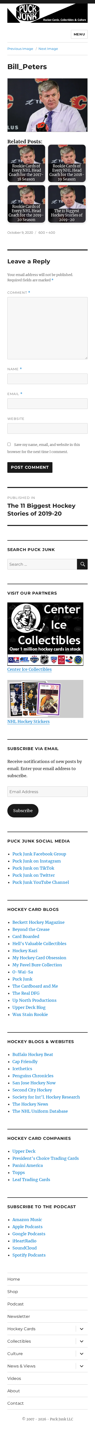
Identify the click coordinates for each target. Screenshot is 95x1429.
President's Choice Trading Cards (45, 1158)
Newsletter (18, 1316)
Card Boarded (25, 936)
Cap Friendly (24, 1061)
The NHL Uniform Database (40, 1111)
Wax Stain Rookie (30, 1014)
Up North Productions (34, 1000)
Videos (14, 1378)
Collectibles (19, 1341)
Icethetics (22, 1068)
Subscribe (23, 810)
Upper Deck (23, 1151)
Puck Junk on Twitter (33, 875)
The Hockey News (30, 1104)
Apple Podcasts (27, 1226)
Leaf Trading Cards (31, 1179)
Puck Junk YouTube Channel (40, 882)
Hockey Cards (21, 1328)
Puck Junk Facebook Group (39, 853)
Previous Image (20, 49)
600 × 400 (47, 232)
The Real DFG (26, 993)
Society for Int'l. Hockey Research (46, 1097)
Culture (15, 1353)
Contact (15, 1403)
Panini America (27, 1165)
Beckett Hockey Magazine (38, 922)
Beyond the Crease (31, 929)
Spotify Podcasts (29, 1255)
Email (15, 394)
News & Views (21, 1366)
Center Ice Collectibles (29, 669)
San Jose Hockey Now (33, 1082)
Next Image (48, 49)
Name (14, 369)
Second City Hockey (32, 1089)
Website (16, 419)
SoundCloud (24, 1247)
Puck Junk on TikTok (33, 868)
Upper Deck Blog (29, 1007)
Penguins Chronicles (32, 1075)
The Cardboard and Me (35, 986)
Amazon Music (27, 1219)
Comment (18, 292)
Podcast (15, 1304)
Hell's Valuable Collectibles (39, 943)
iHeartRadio (24, 1240)
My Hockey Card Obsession (39, 957)
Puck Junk (22, 979)
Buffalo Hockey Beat (32, 1054)
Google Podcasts (28, 1233)
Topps (18, 1172)
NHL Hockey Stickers (28, 721)
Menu (79, 34)
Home (13, 1279)
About (13, 1390)
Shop (12, 1291)
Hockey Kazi (24, 950)
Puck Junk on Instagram (36, 861)
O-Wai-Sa (22, 971)
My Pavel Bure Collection (37, 964)
